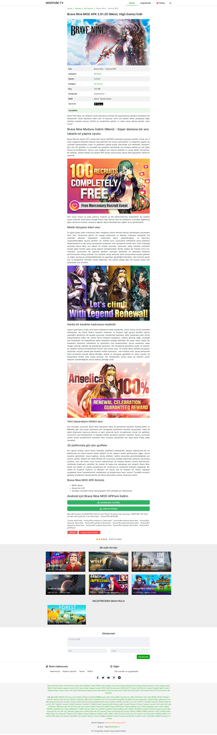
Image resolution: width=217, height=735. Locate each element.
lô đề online (55, 716)
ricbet (73, 702)
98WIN (109, 716)
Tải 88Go (137, 709)
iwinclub (71, 711)
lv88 (105, 714)
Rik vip (63, 711)
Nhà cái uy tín (71, 697)
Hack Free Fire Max (67, 686)
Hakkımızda (55, 671)
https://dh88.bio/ (90, 714)
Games (132, 3)
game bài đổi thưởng (110, 704)
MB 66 (61, 697)
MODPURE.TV (54, 3)
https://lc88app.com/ (150, 706)
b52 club (160, 704)
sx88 (116, 714)
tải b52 (85, 702)
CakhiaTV (86, 704)
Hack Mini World (100, 690)
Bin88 (154, 697)
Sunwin (112, 702)
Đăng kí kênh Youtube (89, 532)
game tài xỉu (161, 709)
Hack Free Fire (52, 686)
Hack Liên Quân (71, 690)
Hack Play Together (82, 686)
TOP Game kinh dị (147, 690)
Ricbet (160, 697)
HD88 (93, 704)
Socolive (78, 704)
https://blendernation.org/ (98, 702)
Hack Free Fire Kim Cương (141, 688)
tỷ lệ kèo (122, 714)
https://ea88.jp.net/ (120, 709)
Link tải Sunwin (148, 714)
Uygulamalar (145, 3)
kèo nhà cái (64, 699)
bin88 (79, 702)
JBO (86, 699)
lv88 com (94, 709)
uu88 (115, 716)
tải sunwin (112, 699)
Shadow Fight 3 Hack (56, 690)
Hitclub (49, 699)
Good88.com (58, 709)
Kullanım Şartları (69, 671)
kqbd (99, 704)
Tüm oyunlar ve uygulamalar (126, 671)
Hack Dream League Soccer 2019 (92, 688)
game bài (162, 699)
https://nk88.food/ (117, 706)
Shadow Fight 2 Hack (161, 688)
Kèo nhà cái (94, 711)
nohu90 (92, 697)
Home (69, 8)
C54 (157, 711)
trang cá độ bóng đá (114, 711)
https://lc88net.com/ (133, 706)
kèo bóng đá (60, 714)
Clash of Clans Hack (114, 690)
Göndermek (143, 657)
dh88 (110, 714)
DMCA (90, 671)
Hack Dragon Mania (123, 686)
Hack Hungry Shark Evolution (143, 686)
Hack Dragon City (108, 686)
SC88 (56, 697)
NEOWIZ (97, 74)
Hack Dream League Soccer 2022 (65, 688)
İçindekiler (73, 110)
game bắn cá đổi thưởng (148, 699)
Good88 (108, 709)
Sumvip (155, 702)
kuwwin (145, 709)
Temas (82, 671)
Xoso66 (148, 702)
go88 (121, 704)
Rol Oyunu (88, 8)
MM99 (103, 716)
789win (80, 714)
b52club (153, 709)
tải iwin (135, 699)
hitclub (133, 704)
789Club (80, 699)
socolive (67, 702)
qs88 (166, 706)
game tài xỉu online (82, 711)
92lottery (98, 699)
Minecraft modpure (85, 690)
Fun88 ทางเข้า (140, 716)
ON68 (157, 716)
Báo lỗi (72, 532)
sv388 (162, 711)
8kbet (85, 697)
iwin (108, 697)
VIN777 (140, 702)
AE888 (158, 714)
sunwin (65, 704)
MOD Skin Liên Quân (131, 690)
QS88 (71, 704)
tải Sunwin (65, 716)
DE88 (100, 714)
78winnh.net (71, 714)
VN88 (131, 709)
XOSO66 (150, 716)
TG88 (81, 709)
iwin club (147, 697)
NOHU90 (73, 716)
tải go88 (120, 699)
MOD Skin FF (126, 688)
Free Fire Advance (112, 688)
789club (52, 706)
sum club (133, 702)
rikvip (113, 697)
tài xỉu (105, 699)
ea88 (93, 706)
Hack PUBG (95, 686)
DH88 (144, 711)
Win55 (161, 702)
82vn (91, 699)
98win (79, 697)
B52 (118, 697)
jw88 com (166, 714)
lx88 (161, 706)
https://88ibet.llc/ (71, 709)
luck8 (48, 716)
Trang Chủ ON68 (102, 706)
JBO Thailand (56, 704)
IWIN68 (49, 709)
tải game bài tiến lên (126, 716)
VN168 (119, 702)
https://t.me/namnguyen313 (115, 723)
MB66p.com (100, 697)
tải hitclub (138, 697)
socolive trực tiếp (127, 697)
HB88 (139, 711)
